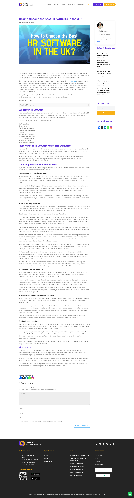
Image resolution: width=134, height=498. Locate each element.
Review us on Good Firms (103, 470)
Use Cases (98, 455)
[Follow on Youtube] (110, 444)
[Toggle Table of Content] (86, 105)
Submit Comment (81, 426)
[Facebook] (20, 377)
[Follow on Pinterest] (113, 444)
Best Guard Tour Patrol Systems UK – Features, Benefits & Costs (104, 73)
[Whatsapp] (29, 377)
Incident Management (77, 466)
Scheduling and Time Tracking (79, 455)
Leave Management (76, 475)
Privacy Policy (99, 464)
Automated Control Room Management (78, 459)
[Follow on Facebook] (103, 444)
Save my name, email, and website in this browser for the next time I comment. (41, 421)
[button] (130, 493)
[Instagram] (32, 377)
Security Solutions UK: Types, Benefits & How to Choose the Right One (104, 90)
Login (88, 4)
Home (49, 4)
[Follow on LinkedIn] (96, 444)
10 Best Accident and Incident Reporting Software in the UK (103, 53)
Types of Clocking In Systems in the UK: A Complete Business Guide (104, 82)
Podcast (97, 461)
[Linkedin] (26, 377)
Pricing (63, 4)
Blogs (96, 458)
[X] (23, 377)
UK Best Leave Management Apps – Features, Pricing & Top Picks (104, 63)
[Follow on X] (100, 444)
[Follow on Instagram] (106, 444)
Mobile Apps (80, 4)
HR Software (30, 22)
